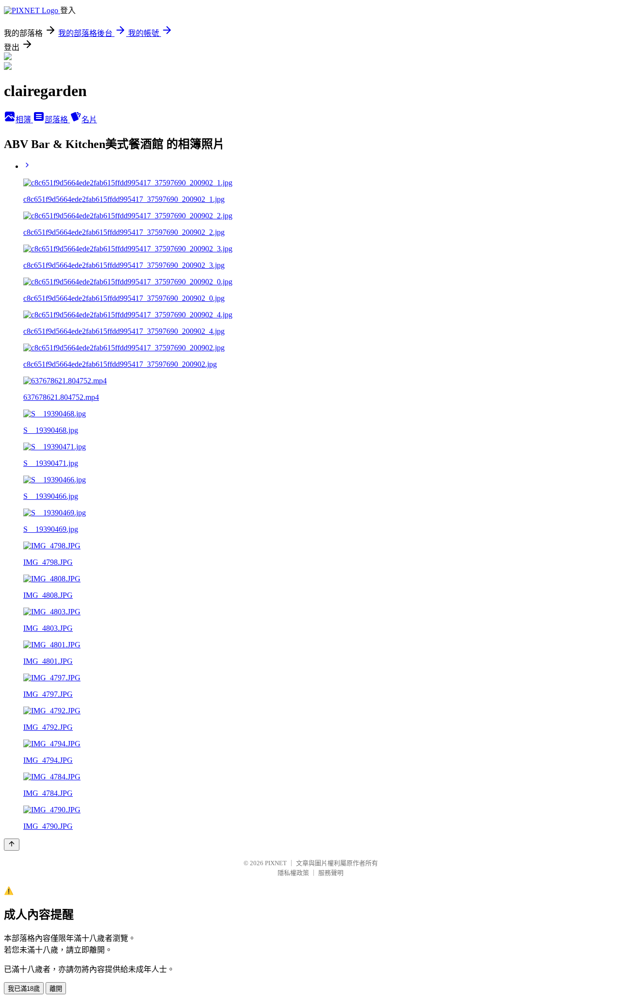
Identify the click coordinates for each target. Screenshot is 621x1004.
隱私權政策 (293, 872)
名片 (89, 119)
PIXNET (276, 863)
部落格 (57, 119)
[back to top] (11, 845)
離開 (55, 988)
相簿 (24, 119)
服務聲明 (330, 872)
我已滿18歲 (24, 988)
